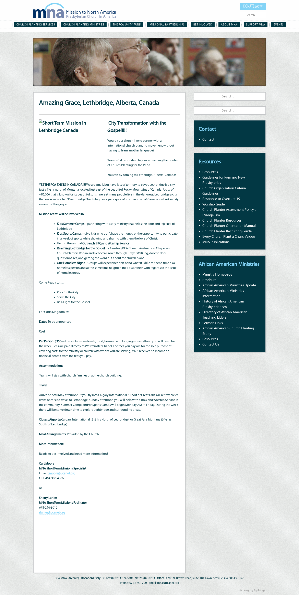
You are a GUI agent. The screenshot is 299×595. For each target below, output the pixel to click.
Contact (208, 140)
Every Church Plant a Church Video (228, 237)
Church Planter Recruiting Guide (227, 231)
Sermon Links (212, 323)
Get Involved (202, 24)
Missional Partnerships (167, 24)
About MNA (229, 24)
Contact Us (210, 344)
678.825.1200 (138, 583)
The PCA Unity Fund (127, 24)
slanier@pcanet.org (52, 512)
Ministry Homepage (217, 275)
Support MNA (255, 24)
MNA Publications (215, 242)
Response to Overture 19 (221, 199)
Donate (252, 6)
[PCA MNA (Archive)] (74, 11)
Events (279, 24)
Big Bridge (259, 590)
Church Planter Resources (221, 221)
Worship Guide (213, 204)
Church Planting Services (35, 24)
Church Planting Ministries (83, 24)
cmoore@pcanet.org (61, 473)
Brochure (209, 280)
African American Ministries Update (229, 285)
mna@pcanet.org (168, 583)
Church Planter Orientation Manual (229, 226)
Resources (210, 172)
